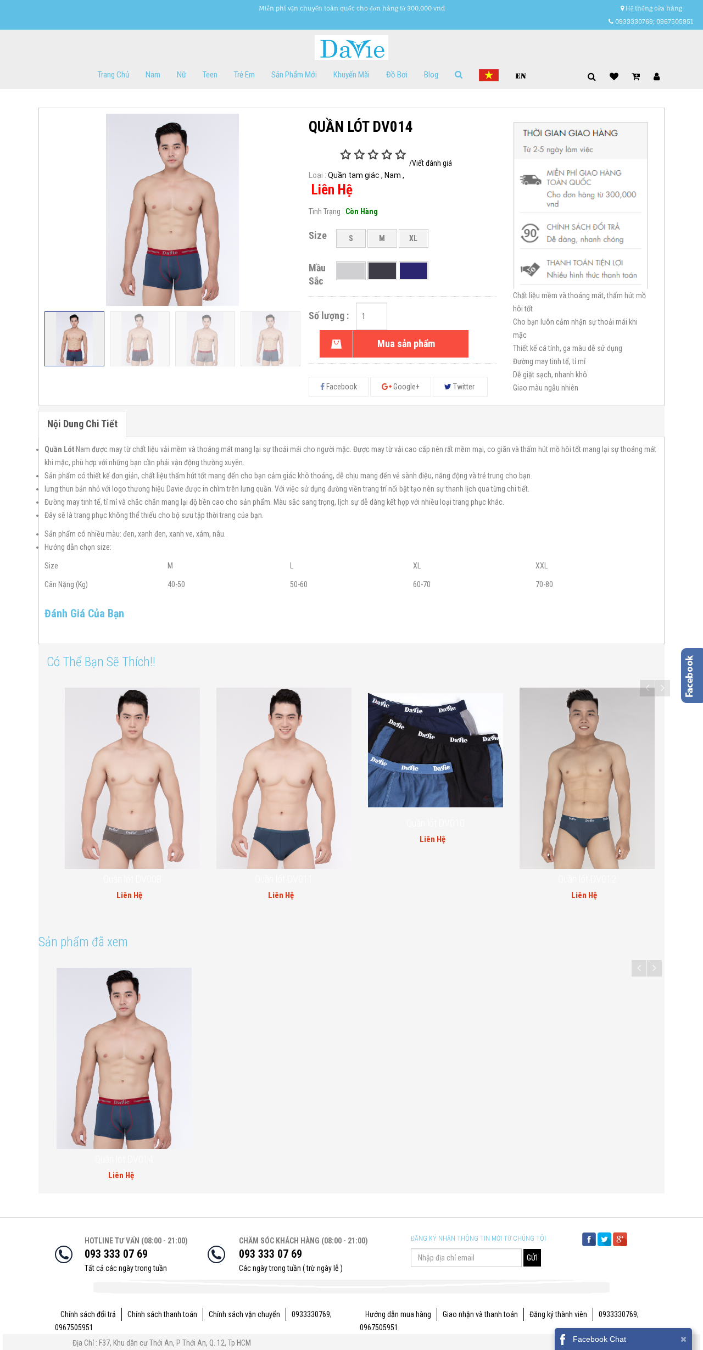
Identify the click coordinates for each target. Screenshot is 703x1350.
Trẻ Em (244, 75)
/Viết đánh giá (430, 163)
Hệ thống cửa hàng (653, 8)
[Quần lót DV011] (145, 778)
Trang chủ (113, 75)
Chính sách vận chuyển (244, 1314)
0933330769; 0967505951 (653, 21)
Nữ (181, 75)
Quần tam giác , (355, 175)
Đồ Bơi (397, 75)
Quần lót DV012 (448, 879)
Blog (431, 75)
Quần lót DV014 (124, 1159)
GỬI (532, 1257)
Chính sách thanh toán (162, 1314)
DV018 (600, 779)
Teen (210, 75)
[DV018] (600, 728)
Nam (153, 75)
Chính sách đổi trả (88, 1314)
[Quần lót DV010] (297, 750)
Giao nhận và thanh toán (480, 1314)
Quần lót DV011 (145, 879)
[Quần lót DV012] (448, 778)
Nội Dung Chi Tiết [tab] (82, 423)
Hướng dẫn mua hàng (398, 1314)
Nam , (394, 175)
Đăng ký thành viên (558, 1314)
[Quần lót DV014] (124, 1059)
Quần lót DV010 (296, 823)
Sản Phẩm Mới (294, 75)
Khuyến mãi (351, 75)
